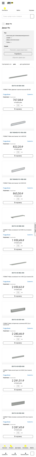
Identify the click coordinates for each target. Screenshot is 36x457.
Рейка (9, 42)
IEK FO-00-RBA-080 (18, 273)
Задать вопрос (35, 228)
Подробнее (6, 94)
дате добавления (25, 64)
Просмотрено (24, 454)
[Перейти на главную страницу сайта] (15, 3)
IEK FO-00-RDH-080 (18, 86)
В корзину (18, 109)
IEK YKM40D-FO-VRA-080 (18, 132)
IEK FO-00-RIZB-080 (18, 366)
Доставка (18, 448)
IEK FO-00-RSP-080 (18, 319)
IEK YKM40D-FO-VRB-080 (18, 179)
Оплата (11, 448)
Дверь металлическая (13, 40)
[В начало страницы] (32, 453)
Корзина (31, 10)
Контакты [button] (5, 10)
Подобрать (18, 54)
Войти (18, 10)
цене (14, 64)
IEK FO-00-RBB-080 (18, 226)
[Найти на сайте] (32, 16)
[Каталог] (3, 3)
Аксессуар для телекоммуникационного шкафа (17, 36)
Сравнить (5, 454)
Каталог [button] (4, 448)
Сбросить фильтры (18, 57)
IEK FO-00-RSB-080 (18, 413)
